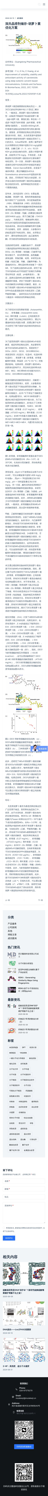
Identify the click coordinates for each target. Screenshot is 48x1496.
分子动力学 (13, 1069)
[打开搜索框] (39, 4)
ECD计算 (33, 1047)
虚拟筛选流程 (14, 1134)
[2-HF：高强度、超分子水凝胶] (24, 1350)
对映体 (12, 1101)
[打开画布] (44, 4)
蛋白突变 (27, 1134)
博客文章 (12, 934)
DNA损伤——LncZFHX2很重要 (17, 1329)
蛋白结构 (12, 1139)
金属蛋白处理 (29, 1150)
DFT (23, 1047)
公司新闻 (12, 927)
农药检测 (23, 1064)
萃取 (31, 1123)
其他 (10, 931)
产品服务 (12, 923)
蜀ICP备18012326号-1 (25, 1413)
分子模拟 (12, 1080)
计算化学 (33, 1139)
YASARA (23, 1053)
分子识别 (27, 1085)
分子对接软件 (25, 1074)
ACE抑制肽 (13, 1047)
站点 (6, 1197)
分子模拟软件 (14, 1085)
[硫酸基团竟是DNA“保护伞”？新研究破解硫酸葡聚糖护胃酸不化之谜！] (24, 1274)
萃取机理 (12, 1129)
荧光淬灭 (22, 1123)
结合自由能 (28, 1118)
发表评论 (9, 1238)
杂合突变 (35, 1107)
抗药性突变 (23, 1107)
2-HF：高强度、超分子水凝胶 (16, 1366)
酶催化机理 (13, 1145)
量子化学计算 (14, 1150)
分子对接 (12, 1074)
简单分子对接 (14, 1118)
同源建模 (29, 1091)
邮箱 (7, 1189)
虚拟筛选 (23, 1129)
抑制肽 (12, 1107)
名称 (7, 1181)
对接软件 (27, 1096)
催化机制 (32, 1058)
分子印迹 (25, 1069)
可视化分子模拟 (15, 1091)
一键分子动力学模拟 (17, 1058)
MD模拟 (12, 1053)
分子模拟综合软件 (27, 1080)
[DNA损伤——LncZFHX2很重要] (24, 1313)
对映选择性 (23, 1101)
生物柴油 (22, 1112)
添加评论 (9, 1205)
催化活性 (12, 1064)
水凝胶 (12, 1112)
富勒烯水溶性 (14, 1096)
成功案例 (20, 18)
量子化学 (25, 1145)
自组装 (12, 1123)
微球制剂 (35, 1101)
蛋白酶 (23, 1139)
